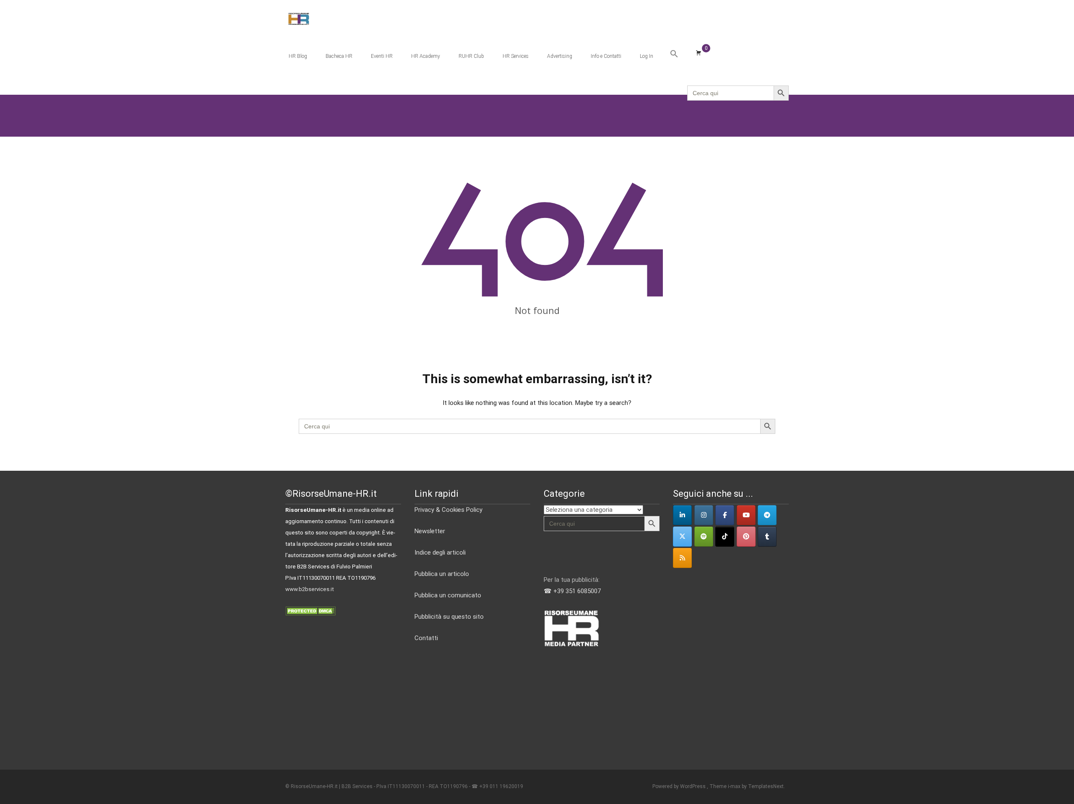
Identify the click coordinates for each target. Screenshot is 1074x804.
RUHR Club (471, 56)
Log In (646, 56)
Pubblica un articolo (441, 574)
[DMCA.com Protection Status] (310, 610)
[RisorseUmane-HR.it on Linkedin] (682, 515)
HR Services (516, 56)
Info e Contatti (606, 56)
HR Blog (298, 56)
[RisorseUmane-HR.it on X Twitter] (682, 536)
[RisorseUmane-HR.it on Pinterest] (746, 536)
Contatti (426, 638)
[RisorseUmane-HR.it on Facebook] (724, 515)
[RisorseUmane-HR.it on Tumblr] (767, 536)
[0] (698, 52)
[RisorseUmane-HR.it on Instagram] (703, 515)
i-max (735, 786)
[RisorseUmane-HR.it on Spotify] (703, 536)
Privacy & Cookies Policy (448, 510)
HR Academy (425, 56)
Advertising (559, 56)
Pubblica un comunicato (447, 595)
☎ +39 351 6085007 (572, 591)
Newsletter (429, 531)
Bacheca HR (339, 56)
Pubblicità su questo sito (449, 616)
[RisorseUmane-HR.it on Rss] (682, 558)
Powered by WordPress (679, 786)
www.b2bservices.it (309, 589)
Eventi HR (382, 56)
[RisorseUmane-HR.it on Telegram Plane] (767, 515)
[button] (674, 54)
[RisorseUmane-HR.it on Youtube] (746, 515)
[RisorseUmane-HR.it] (292, 17)
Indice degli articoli (440, 552)
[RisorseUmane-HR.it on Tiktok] (724, 536)
